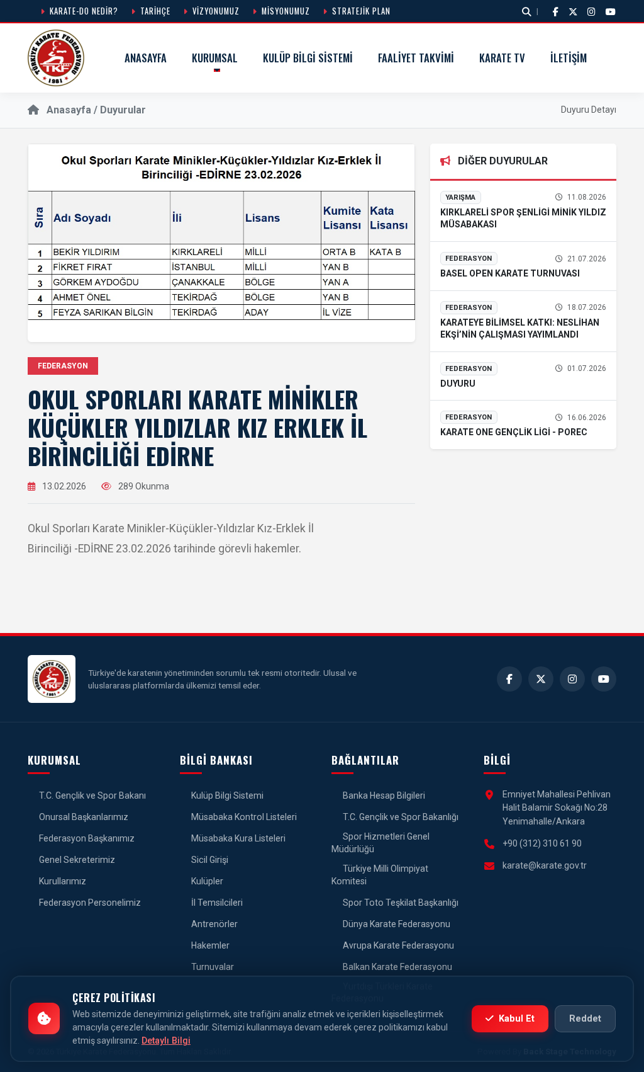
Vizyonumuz (215, 11)
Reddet (585, 1018)
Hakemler (209, 945)
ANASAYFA (146, 58)
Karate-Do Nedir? (82, 11)
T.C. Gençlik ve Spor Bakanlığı (399, 817)
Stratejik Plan (360, 11)
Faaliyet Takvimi (416, 58)
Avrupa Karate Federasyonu (397, 945)
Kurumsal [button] (215, 58)
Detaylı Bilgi (166, 1040)
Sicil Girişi (208, 860)
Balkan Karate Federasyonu (396, 967)
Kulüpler (206, 881)
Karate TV (502, 58)
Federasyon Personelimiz (89, 903)
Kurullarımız (61, 881)
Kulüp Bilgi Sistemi (308, 58)
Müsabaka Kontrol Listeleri (243, 817)
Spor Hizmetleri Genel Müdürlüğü (380, 842)
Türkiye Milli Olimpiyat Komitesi (379, 875)
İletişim (568, 58)
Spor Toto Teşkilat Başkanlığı (399, 903)
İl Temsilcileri (216, 903)
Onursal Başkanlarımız (82, 817)
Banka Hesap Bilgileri (383, 795)
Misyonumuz (284, 11)
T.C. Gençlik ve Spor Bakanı (91, 795)
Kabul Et (515, 1018)
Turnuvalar (211, 967)
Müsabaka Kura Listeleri (237, 838)
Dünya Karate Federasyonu (395, 924)
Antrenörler (213, 924)
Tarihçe (154, 11)
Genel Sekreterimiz (76, 860)
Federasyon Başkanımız (86, 838)
